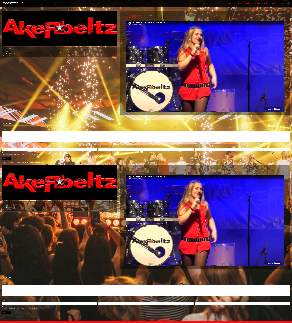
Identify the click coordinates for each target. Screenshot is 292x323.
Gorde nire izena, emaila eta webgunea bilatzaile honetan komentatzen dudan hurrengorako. (27, 154)
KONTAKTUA (283, 3)
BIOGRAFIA (238, 3)
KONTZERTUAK (248, 3)
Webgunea (197, 146)
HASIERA (230, 3)
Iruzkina (4, 129)
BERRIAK (266, 3)
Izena (4, 146)
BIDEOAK (274, 3)
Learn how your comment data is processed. (32, 162)
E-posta (101, 146)
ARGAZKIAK (258, 3)
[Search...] (288, 3)
